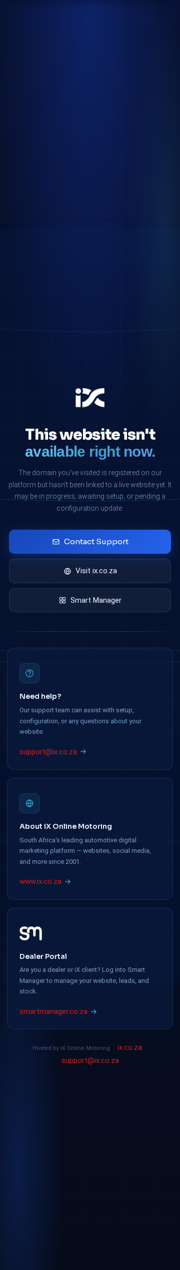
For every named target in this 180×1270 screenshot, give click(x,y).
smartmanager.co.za (54, 1011)
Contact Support (96, 541)
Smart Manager (96, 600)
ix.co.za (130, 1047)
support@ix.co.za (48, 751)
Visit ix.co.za (96, 570)
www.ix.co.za (41, 881)
